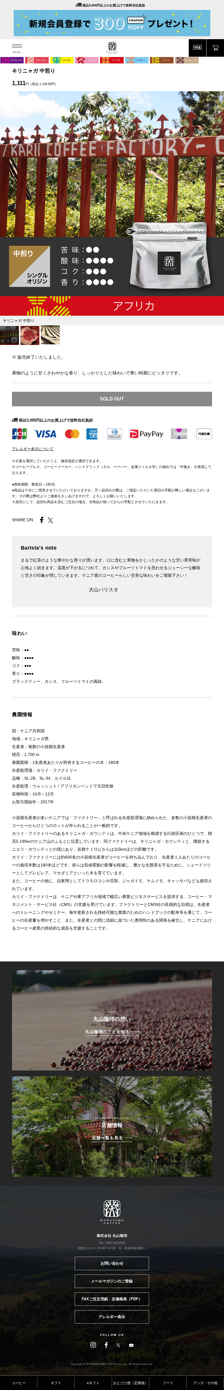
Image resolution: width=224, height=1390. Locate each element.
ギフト (56, 1383)
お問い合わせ (112, 1263)
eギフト (93, 1383)
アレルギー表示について (33, 449)
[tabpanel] (112, 203)
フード (168, 1383)
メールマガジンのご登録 (112, 1281)
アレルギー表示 (112, 1317)
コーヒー (19, 1383)
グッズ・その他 (205, 1383)
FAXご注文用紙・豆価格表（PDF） (112, 1299)
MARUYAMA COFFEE (112, 48)
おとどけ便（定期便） (130, 1383)
